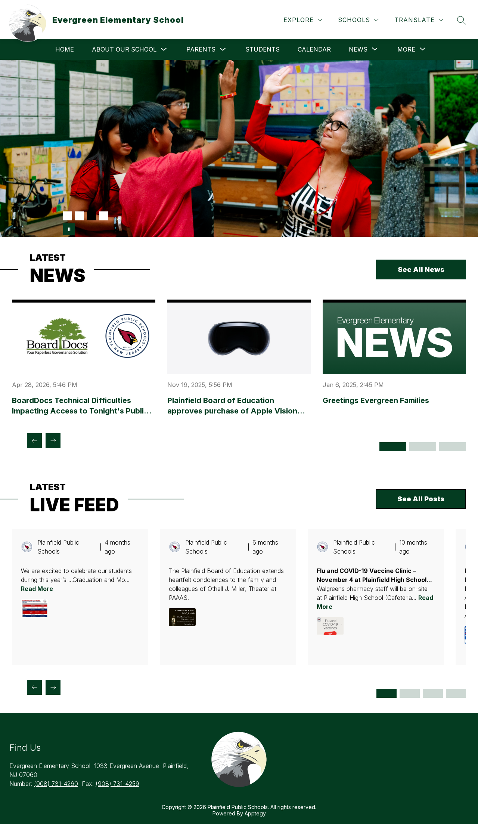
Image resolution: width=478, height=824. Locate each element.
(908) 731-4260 (56, 783)
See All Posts (420, 499)
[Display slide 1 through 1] (392, 446)
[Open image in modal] (34, 608)
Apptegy (255, 813)
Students (262, 49)
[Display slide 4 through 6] (410, 693)
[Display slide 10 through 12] (456, 693)
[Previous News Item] (34, 440)
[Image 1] (67, 215)
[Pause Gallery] (69, 229)
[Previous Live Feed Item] (34, 687)
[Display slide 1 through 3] (386, 693)
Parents (200, 49)
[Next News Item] (53, 440)
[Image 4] (103, 215)
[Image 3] (91, 215)
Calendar (314, 49)
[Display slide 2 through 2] (422, 446)
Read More (37, 588)
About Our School (124, 49)
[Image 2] (79, 215)
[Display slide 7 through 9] (433, 693)
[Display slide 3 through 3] (452, 446)
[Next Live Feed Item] (53, 687)
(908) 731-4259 (117, 783)
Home (64, 49)
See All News (421, 269)
